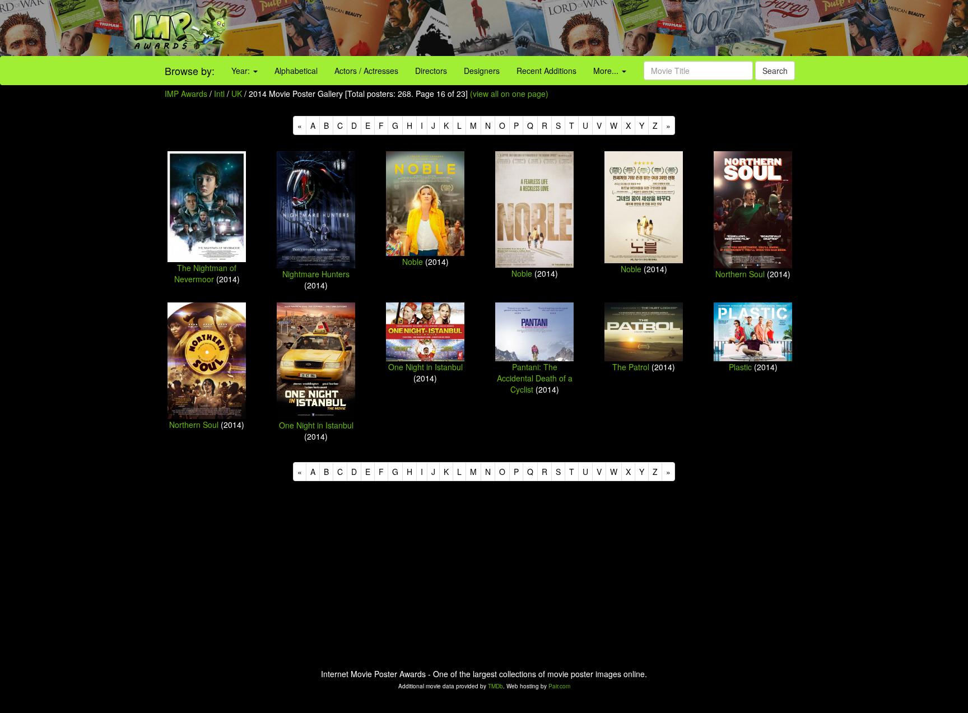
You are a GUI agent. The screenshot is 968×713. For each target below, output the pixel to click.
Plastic (740, 366)
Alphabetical (296, 70)
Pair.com (559, 686)
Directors (431, 70)
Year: (241, 70)
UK (236, 93)
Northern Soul (740, 273)
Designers (482, 70)
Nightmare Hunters (316, 273)
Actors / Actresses (366, 70)
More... (607, 70)
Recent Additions (546, 70)
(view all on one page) (509, 93)
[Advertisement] (605, 28)
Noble (412, 261)
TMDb (495, 686)
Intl (219, 93)
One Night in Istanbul (316, 425)
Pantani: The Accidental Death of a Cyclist (535, 378)
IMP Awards (186, 93)
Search (775, 70)
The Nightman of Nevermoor (205, 273)
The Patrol (630, 366)
